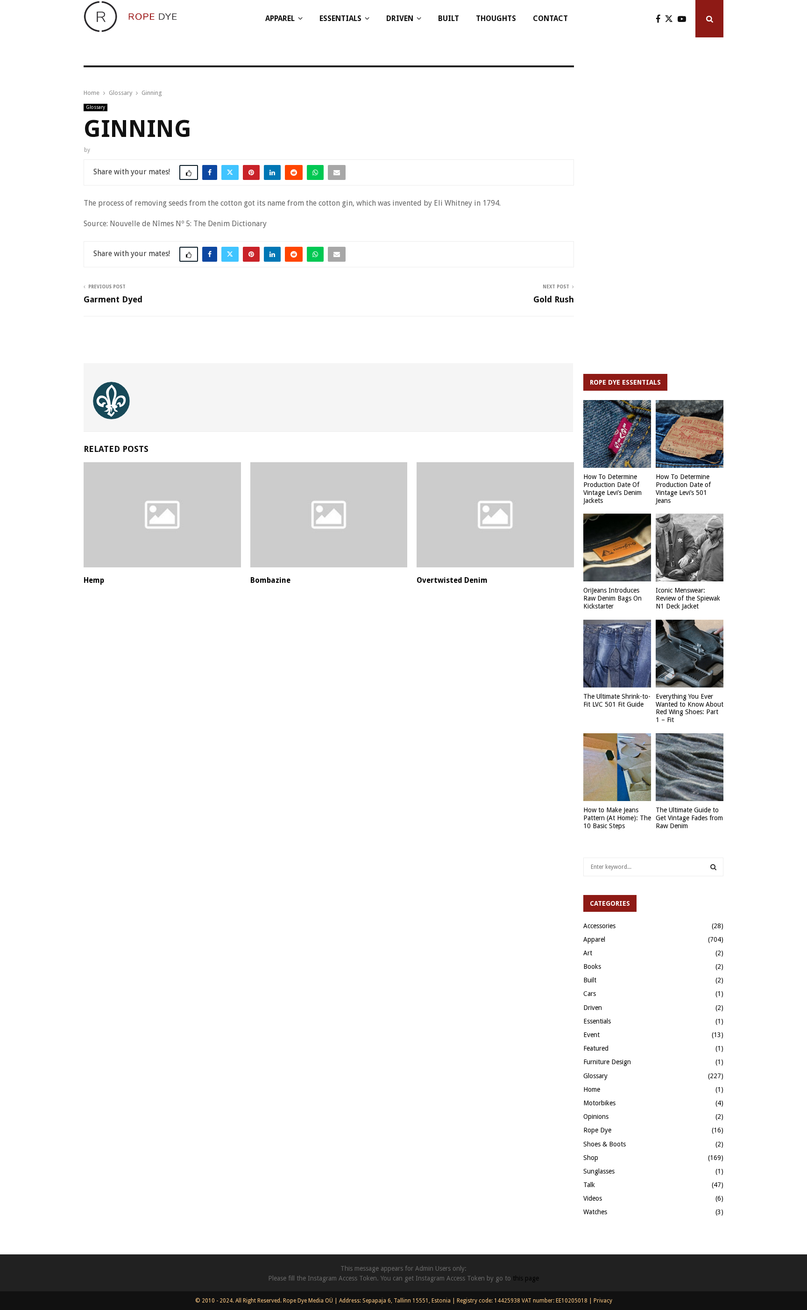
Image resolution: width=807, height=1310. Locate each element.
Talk (589, 1184)
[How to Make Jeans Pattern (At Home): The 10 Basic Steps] (617, 767)
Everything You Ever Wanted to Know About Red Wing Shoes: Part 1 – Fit (689, 708)
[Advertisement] (653, 215)
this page (526, 1278)
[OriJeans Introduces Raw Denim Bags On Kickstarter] (617, 547)
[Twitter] (671, 18)
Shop (590, 1157)
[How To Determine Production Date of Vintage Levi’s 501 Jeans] (689, 434)
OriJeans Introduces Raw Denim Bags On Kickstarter (612, 598)
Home (591, 1089)
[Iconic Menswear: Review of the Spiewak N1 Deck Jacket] (689, 547)
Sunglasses (599, 1171)
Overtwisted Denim (452, 580)
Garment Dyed (113, 299)
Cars (589, 993)
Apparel (280, 18)
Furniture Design (607, 1062)
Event (591, 1034)
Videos (592, 1198)
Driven (399, 18)
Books (592, 966)
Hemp (94, 580)
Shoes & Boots (604, 1144)
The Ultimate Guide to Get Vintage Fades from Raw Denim (689, 818)
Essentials (340, 18)
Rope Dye (597, 1130)
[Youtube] (684, 18)
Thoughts (496, 18)
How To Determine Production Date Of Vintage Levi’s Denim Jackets (612, 488)
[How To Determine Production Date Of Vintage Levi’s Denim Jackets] (617, 434)
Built (448, 18)
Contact (550, 18)
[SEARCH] (713, 867)
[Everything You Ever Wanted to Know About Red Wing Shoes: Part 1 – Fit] (689, 653)
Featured (596, 1048)
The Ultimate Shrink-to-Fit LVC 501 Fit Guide (617, 700)
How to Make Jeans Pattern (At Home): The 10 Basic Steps (617, 818)
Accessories (599, 926)
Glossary (95, 107)
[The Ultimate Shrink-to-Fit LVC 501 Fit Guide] (617, 653)
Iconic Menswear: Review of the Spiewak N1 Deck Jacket (688, 598)
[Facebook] (660, 18)
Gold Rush (553, 299)
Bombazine (270, 580)
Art (587, 953)
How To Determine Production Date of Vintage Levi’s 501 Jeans (683, 488)
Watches (595, 1212)
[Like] (188, 172)
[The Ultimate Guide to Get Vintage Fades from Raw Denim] (689, 767)
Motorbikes (599, 1103)
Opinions (596, 1116)
